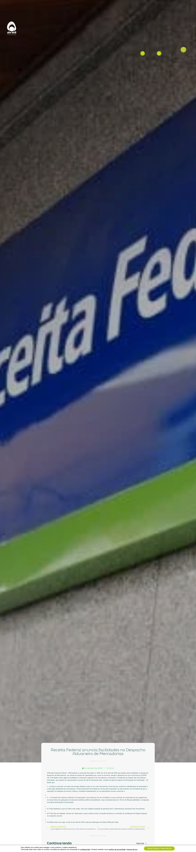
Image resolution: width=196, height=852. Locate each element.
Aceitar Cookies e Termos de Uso (159, 848)
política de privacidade (117, 849)
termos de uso (132, 849)
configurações (85, 849)
